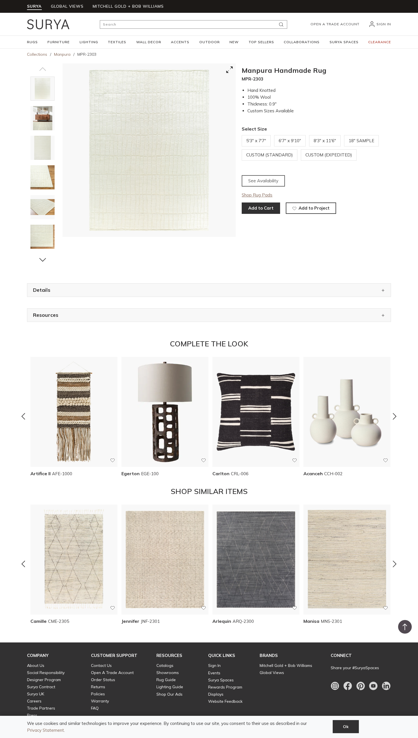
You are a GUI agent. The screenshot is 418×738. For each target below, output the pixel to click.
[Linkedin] (386, 686)
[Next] (394, 416)
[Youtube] (373, 686)
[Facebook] (347, 686)
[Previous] (23, 416)
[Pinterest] (360, 686)
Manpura (62, 54)
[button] (32, 42)
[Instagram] (335, 686)
